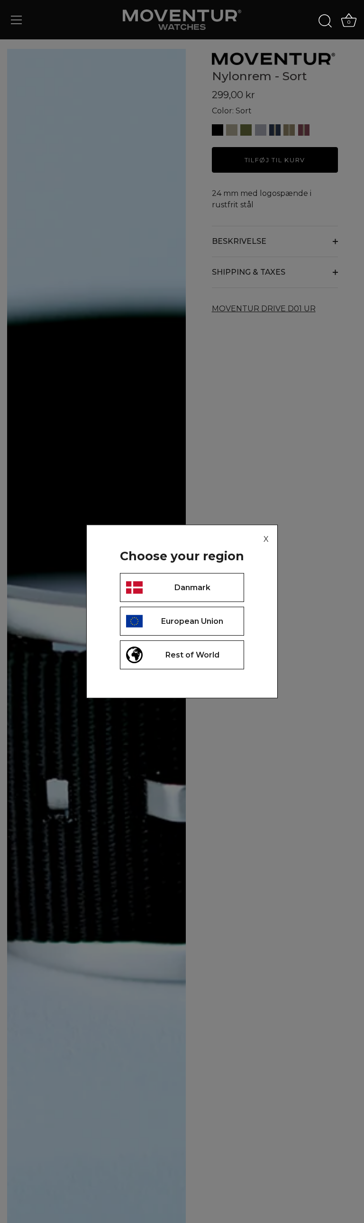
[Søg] (325, 21)
